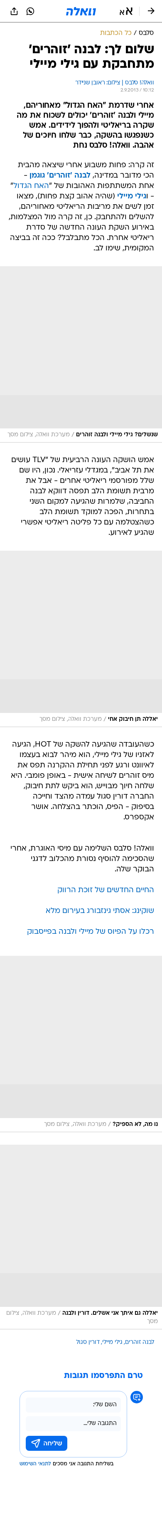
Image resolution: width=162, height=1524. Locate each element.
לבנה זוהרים (139, 1342)
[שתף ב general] (14, 11)
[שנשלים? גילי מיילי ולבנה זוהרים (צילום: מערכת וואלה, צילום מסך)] (81, 354)
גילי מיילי (112, 1342)
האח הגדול (31, 186)
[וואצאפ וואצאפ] (30, 11)
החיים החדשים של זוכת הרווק (105, 890)
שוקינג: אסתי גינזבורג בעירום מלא (100, 911)
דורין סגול (88, 1342)
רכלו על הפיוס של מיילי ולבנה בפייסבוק (90, 932)
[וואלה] (81, 11)
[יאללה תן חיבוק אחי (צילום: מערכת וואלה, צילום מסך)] (81, 639)
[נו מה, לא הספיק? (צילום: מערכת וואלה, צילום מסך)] (81, 1044)
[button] (126, 11)
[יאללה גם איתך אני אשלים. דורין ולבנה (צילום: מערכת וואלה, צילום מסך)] (81, 1237)
